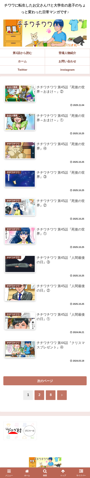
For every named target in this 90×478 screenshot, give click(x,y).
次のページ (45, 381)
